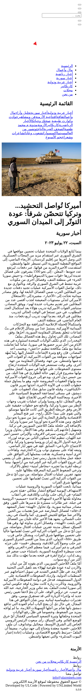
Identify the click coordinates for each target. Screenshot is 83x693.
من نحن (67, 94)
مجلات (68, 90)
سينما (61, 133)
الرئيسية (67, 66)
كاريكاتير (67, 86)
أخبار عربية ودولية (60, 82)
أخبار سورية (64, 78)
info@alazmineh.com (67, 677)
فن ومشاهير (27, 117)
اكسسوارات (50, 133)
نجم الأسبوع (54, 137)
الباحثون (39, 129)
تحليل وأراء (23, 113)
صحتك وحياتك (41, 121)
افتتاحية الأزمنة (46, 117)
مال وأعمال (64, 70)
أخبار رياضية (64, 74)
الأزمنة (42, 125)
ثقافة (60, 117)
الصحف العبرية (54, 129)
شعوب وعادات (33, 133)
